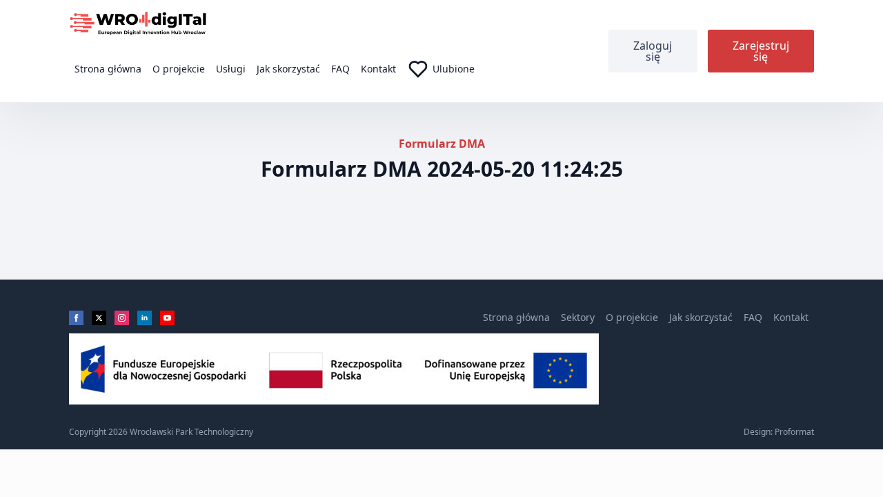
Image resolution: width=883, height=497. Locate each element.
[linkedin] (144, 318)
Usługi (231, 68)
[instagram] (122, 318)
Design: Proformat (779, 432)
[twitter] (99, 318)
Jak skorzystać (288, 68)
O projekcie (178, 68)
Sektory (578, 317)
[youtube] (167, 318)
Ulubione (454, 68)
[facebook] (76, 318)
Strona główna (108, 68)
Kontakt (378, 68)
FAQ (340, 68)
